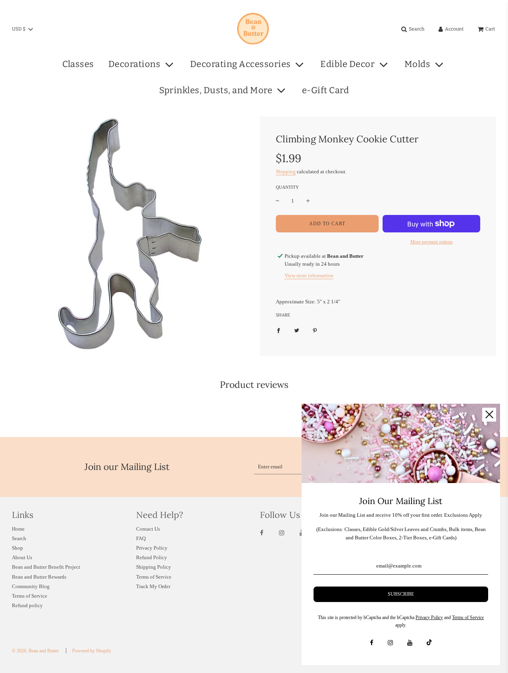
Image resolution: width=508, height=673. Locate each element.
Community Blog (31, 586)
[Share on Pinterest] (314, 330)
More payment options (431, 242)
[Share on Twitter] (296, 330)
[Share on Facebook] (278, 330)
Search (19, 538)
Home (18, 529)
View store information (309, 275)
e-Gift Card (325, 90)
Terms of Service (29, 596)
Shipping (286, 171)
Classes (78, 64)
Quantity (287, 187)
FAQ (141, 538)
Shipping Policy (153, 567)
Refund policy (27, 605)
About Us (22, 557)
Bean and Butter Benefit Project (46, 567)
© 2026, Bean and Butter (35, 651)
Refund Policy (151, 557)
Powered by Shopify (91, 651)
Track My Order (153, 586)
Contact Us (148, 529)
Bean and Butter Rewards (39, 577)
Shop (17, 548)
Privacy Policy (151, 548)
